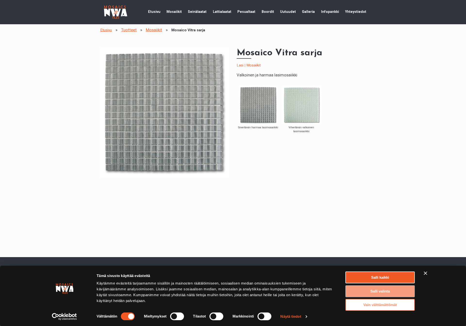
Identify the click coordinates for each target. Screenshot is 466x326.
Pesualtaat (246, 12)
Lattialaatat (222, 12)
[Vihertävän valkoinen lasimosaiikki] (301, 104)
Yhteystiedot (355, 12)
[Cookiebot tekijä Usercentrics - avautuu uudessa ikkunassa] (64, 316)
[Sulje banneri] (425, 273)
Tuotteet (129, 29)
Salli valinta (380, 291)
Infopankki (330, 12)
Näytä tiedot (290, 316)
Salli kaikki (380, 277)
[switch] (177, 316)
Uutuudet (288, 12)
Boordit (268, 12)
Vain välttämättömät (380, 305)
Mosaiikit (174, 12)
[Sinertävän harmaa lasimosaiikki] (258, 104)
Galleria (308, 12)
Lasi (240, 65)
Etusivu (154, 12)
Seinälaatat (197, 12)
